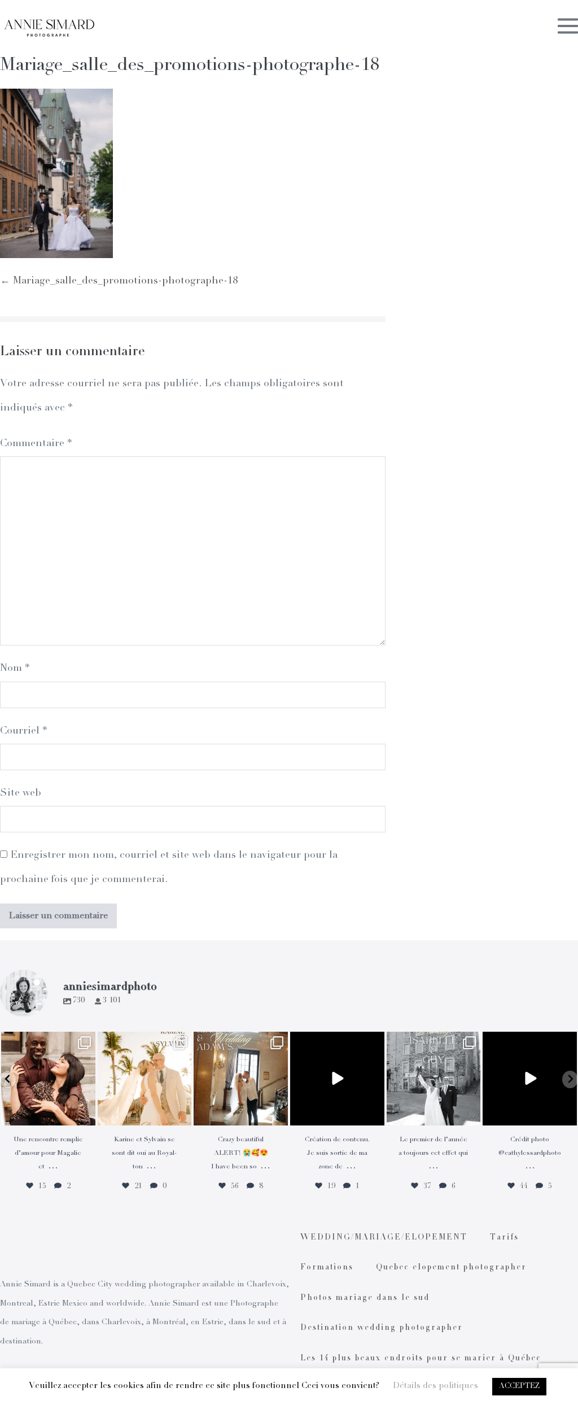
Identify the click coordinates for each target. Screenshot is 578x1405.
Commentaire (36, 444)
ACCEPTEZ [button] (519, 1386)
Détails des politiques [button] (435, 1386)
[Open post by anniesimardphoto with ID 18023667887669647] (241, 1079)
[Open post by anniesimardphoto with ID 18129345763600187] (434, 1079)
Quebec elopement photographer (451, 1268)
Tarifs (504, 1238)
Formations (326, 1268)
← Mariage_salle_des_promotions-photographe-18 (119, 281)
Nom (14, 669)
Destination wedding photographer (381, 1328)
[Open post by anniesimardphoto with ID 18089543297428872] (145, 1079)
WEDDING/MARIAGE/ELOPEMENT (383, 1238)
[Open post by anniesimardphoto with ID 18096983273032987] (530, 1079)
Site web (20, 793)
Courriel (23, 731)
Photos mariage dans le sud (365, 1298)
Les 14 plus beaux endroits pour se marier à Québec (420, 1359)
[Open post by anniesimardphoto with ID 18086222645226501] (48, 1079)
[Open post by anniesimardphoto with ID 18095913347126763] (337, 1079)
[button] (8, 1079)
